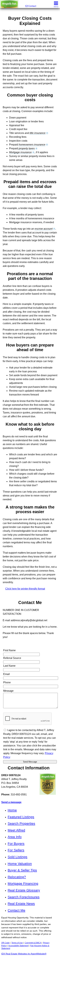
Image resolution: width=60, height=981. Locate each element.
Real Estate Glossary (24, 890)
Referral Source (12, 658)
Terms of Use (17, 943)
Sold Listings (17, 857)
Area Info (15, 837)
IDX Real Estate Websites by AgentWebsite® (23, 954)
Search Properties (21, 823)
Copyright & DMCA (33, 943)
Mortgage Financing (23, 883)
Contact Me (16, 910)
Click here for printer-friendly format (25, 588)
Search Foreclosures (24, 897)
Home (12, 810)
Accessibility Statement (18, 946)
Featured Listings (21, 817)
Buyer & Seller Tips (22, 870)
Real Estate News (21, 903)
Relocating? (17, 877)
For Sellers (16, 850)
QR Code (5, 943)
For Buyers (16, 843)
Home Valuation (20, 863)
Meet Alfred (16, 830)
